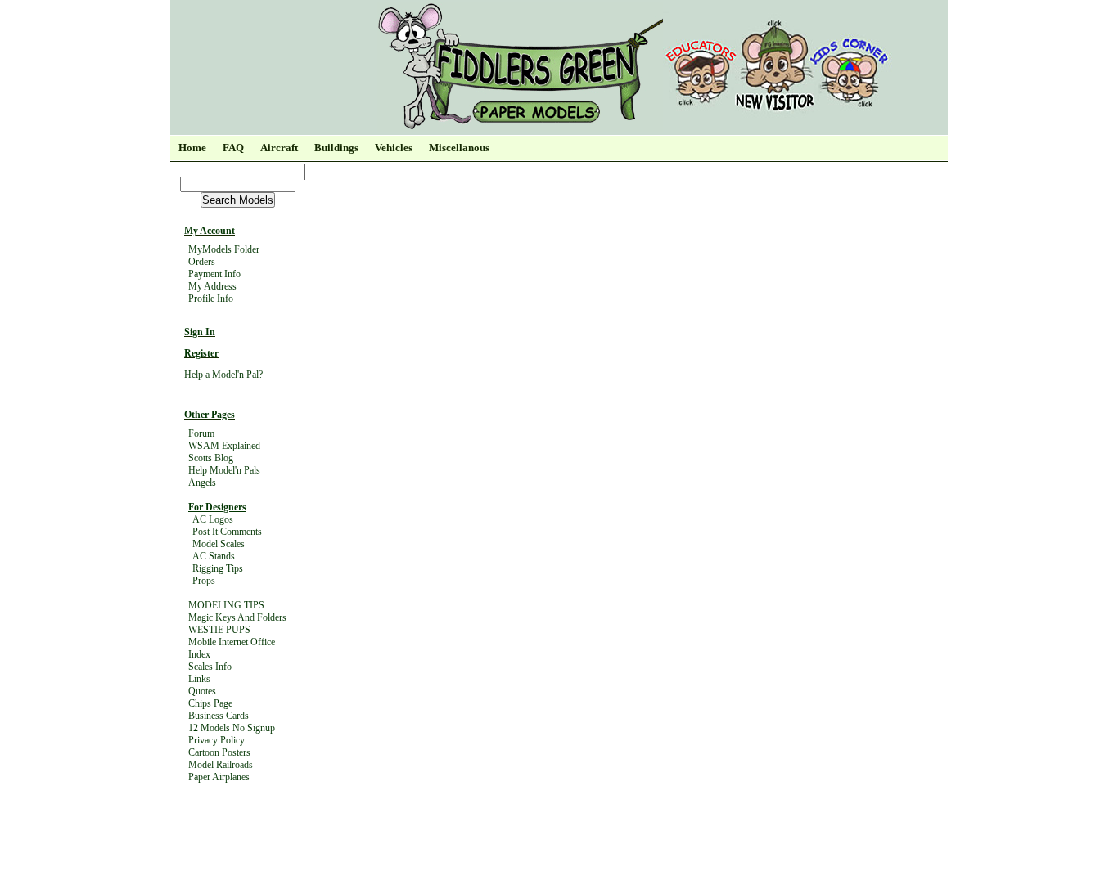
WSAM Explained (224, 445)
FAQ (233, 147)
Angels (202, 482)
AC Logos (212, 519)
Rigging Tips (217, 568)
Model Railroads (220, 764)
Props (203, 580)
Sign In (199, 332)
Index (199, 654)
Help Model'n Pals (224, 470)
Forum (201, 433)
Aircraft (279, 147)
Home (192, 147)
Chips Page (210, 703)
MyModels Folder (223, 249)
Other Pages (209, 414)
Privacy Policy (216, 740)
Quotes (202, 691)
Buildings (336, 147)
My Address (212, 286)
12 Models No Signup (231, 728)
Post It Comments (227, 531)
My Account (209, 230)
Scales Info (210, 666)
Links (199, 679)
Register (201, 353)
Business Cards (218, 715)
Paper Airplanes (219, 777)
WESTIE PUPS (219, 629)
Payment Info (214, 274)
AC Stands (213, 556)
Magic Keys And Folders (237, 617)
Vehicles (393, 147)
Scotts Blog (210, 458)
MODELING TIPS (226, 605)
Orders (201, 261)
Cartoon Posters (219, 752)
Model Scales (218, 544)
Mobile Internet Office (231, 642)
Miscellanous (459, 147)
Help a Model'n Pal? (223, 374)
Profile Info (210, 298)
